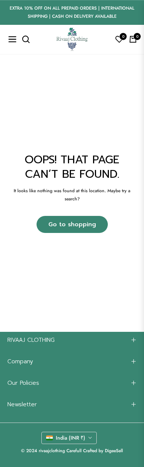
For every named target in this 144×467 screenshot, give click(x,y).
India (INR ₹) (70, 437)
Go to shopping (72, 224)
